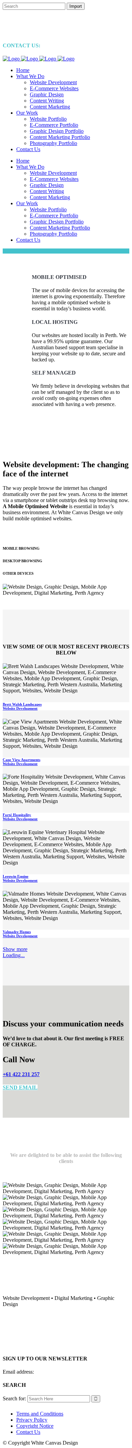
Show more (15, 949)
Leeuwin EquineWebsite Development (20, 878)
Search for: (14, 1398)
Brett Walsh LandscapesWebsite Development (22, 706)
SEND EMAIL (20, 1087)
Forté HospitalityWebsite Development (20, 817)
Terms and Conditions (39, 1414)
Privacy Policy (31, 1420)
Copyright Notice (34, 1426)
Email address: (18, 1372)
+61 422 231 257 (21, 1074)
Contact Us (28, 1432)
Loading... (14, 955)
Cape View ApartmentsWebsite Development (21, 762)
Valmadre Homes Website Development (20, 934)
